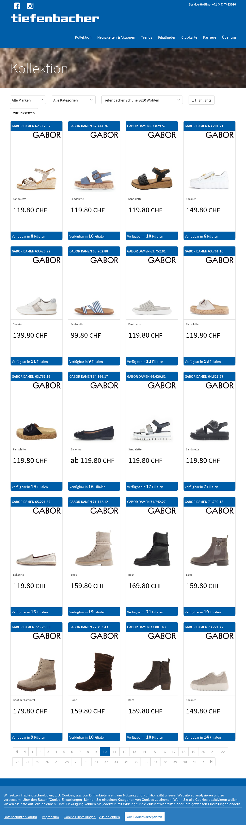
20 (203, 751)
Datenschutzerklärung (20, 817)
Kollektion (83, 37)
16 (164, 751)
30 (86, 761)
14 (144, 751)
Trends (146, 37)
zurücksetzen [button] (24, 112)
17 (174, 751)
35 (136, 761)
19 (193, 751)
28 (67, 761)
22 (223, 751)
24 (27, 761)
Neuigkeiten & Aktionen (116, 37)
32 (106, 761)
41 (195, 761)
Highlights (203, 100)
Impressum (50, 817)
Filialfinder (167, 37)
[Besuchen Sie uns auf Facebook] (16, 5)
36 (146, 761)
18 (183, 751)
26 (47, 761)
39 (175, 761)
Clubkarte (189, 37)
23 (17, 761)
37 (155, 761)
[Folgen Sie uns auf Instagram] (29, 5)
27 (57, 761)
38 (165, 761)
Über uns (229, 37)
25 (37, 761)
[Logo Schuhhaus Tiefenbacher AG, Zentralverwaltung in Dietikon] (56, 18)
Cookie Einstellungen (80, 817)
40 (185, 761)
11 (115, 751)
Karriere (209, 37)
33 (116, 761)
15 (154, 751)
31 (96, 761)
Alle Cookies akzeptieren (144, 817)
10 (105, 751)
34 (126, 761)
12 (124, 751)
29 (77, 761)
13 (134, 751)
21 (213, 751)
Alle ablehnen (109, 817)
